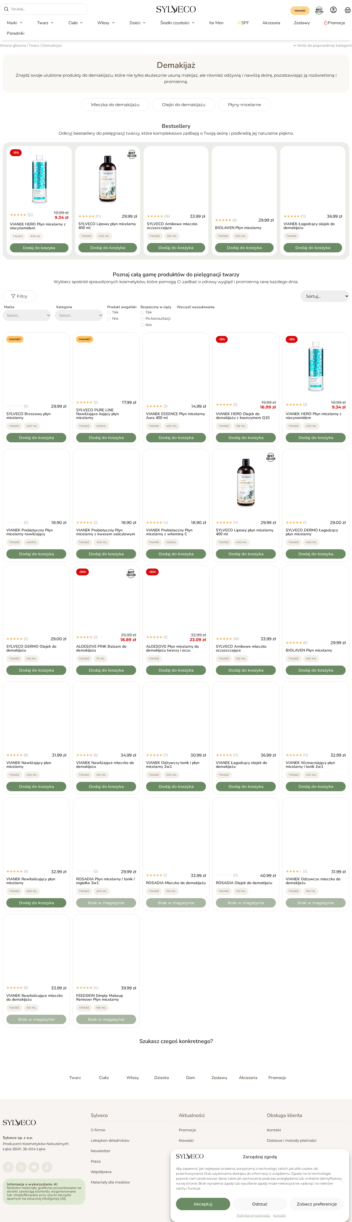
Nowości (186, 1140)
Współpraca (101, 1171)
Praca (96, 1161)
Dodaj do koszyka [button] (39, 247)
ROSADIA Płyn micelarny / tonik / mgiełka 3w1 (105, 881)
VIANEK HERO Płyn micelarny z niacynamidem (38, 226)
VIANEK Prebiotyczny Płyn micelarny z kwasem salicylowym (105, 532)
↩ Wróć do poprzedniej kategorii (322, 45)
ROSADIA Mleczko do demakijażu (176, 883)
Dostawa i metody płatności (292, 1140)
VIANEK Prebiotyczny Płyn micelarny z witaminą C (169, 532)
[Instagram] (21, 1167)
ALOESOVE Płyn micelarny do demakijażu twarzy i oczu (172, 648)
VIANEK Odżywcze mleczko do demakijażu (313, 881)
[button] (15, 23)
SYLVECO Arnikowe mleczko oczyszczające (172, 225)
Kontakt (279, 1215)
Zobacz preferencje (317, 1204)
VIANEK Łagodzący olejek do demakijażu (309, 225)
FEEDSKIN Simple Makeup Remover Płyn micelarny (99, 997)
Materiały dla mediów (110, 1182)
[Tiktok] (47, 1167)
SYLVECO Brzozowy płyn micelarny (28, 415)
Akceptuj (203, 1204)
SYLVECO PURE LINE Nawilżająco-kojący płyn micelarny (97, 413)
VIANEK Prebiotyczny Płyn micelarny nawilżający (29, 532)
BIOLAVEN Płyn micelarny (238, 227)
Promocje (187, 1130)
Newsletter (100, 1151)
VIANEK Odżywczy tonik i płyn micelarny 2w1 (172, 764)
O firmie (98, 1130)
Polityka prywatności (253, 1215)
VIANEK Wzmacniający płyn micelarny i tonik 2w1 (310, 764)
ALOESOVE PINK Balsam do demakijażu (101, 648)
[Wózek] (347, 9)
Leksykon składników (110, 1140)
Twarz (34, 45)
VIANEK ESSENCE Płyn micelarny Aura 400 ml (175, 415)
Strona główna (13, 45)
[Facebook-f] (8, 1167)
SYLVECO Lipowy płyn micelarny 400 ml (107, 225)
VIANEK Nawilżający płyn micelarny (28, 764)
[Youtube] (34, 1167)
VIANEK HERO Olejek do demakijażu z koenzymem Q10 (243, 415)
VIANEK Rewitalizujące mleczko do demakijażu (34, 997)
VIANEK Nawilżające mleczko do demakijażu (105, 764)
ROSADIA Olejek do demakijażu (244, 883)
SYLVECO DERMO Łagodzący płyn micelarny (312, 532)
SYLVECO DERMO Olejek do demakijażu (31, 648)
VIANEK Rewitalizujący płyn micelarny (30, 881)
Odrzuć (260, 1204)
